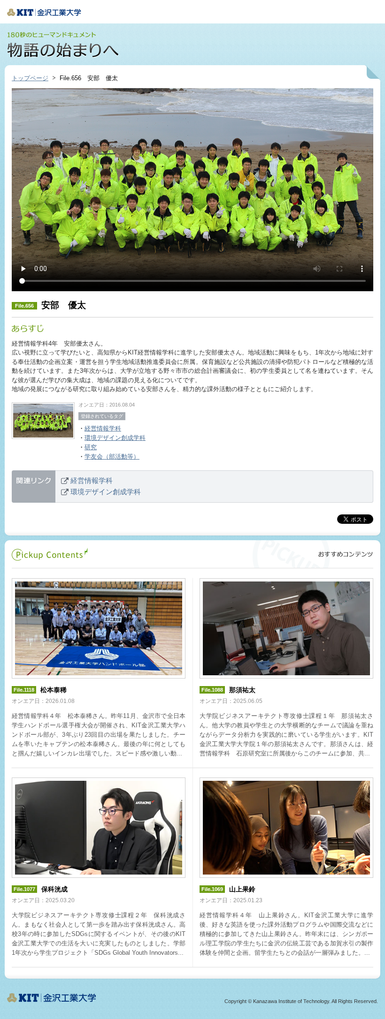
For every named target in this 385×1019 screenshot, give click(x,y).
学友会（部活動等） (112, 456)
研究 (91, 447)
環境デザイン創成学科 (115, 437)
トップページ (30, 78)
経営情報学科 (103, 428)
